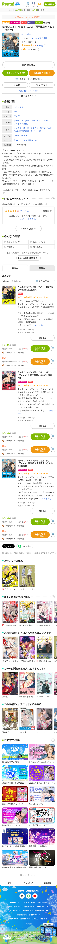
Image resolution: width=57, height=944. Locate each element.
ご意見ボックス (28, 906)
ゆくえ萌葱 (26, 34)
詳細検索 (47, 883)
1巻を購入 (42, 72)
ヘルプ (26, 902)
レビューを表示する (28, 219)
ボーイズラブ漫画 (39, 38)
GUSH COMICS (20, 135)
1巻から (5, 281)
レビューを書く (31, 49)
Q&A (33, 902)
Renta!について (16, 902)
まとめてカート (46, 280)
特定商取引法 (22, 914)
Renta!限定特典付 (21, 131)
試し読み (42, 337)
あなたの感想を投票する (27, 258)
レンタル (17, 128)
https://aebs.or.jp (19, 941)
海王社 (17, 111)
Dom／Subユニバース (40, 120)
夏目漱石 (5, 732)
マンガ (17, 115)
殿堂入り (34, 128)
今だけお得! (36, 131)
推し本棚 (16, 85)
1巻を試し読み (28, 64)
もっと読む (39, 325)
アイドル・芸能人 (21, 123)
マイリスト (43, 85)
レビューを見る (27, 228)
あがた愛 (22, 732)
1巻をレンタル (15, 72)
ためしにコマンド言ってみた (26, 140)
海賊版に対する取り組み (29, 918)
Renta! (5, 552)
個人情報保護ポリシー (40, 910)
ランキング (28, 883)
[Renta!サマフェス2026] (17, 4)
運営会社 (43, 918)
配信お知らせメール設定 (28, 91)
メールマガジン (42, 906)
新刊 (9, 883)
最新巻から (16, 281)
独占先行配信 (45, 128)
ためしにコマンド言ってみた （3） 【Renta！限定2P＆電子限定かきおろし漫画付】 (35, 463)
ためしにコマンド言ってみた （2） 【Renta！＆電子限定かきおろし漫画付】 (35, 375)
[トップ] (8, 3)
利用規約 (26, 910)
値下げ (26, 128)
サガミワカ (41, 732)
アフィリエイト (15, 910)
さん (25, 210)
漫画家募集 (14, 918)
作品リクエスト (15, 906)
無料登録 (50, 4)
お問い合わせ (42, 902)
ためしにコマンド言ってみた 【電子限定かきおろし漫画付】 (35, 288)
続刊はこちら (27, 95)
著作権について (34, 914)
